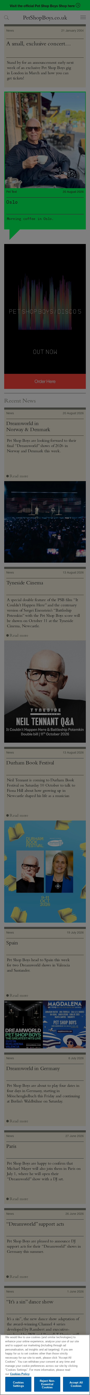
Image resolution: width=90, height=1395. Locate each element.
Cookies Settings (18, 1384)
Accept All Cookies (76, 1384)
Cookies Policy (20, 1374)
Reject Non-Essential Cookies (47, 1384)
